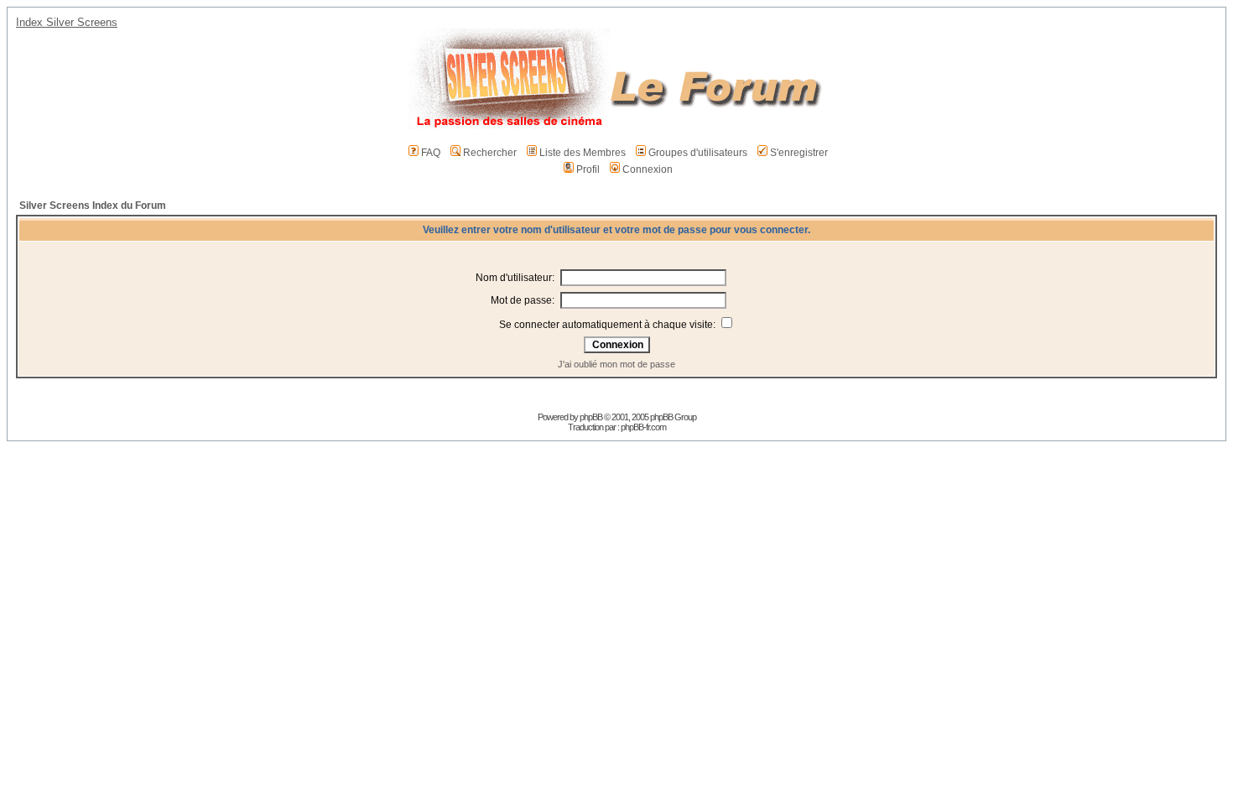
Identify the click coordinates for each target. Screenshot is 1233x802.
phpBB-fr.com (643, 427)
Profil (588, 169)
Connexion (647, 169)
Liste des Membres (582, 153)
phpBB (591, 417)
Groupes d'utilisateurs (697, 153)
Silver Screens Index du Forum (92, 205)
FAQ (430, 153)
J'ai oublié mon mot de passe (616, 364)
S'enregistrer (799, 153)
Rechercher (490, 153)
